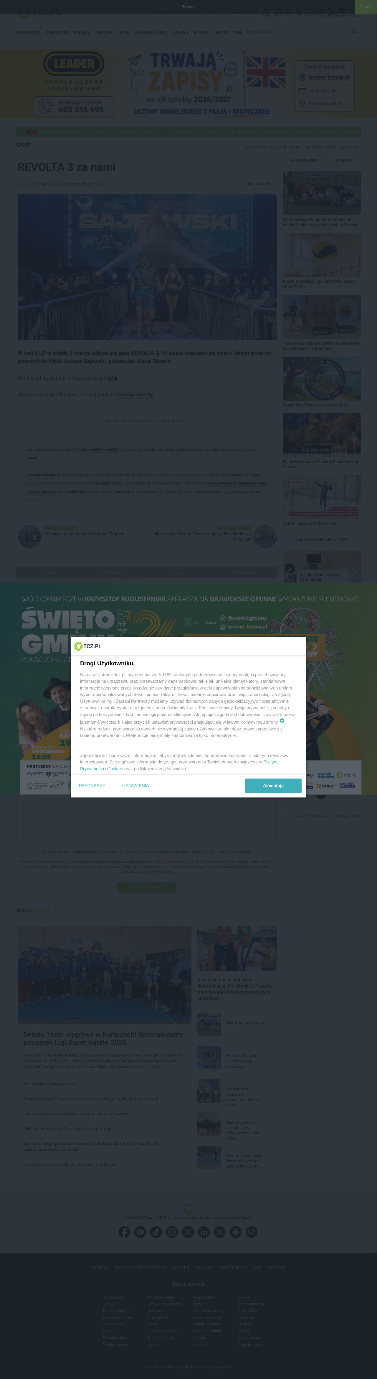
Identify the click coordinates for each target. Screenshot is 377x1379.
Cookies (115, 768)
